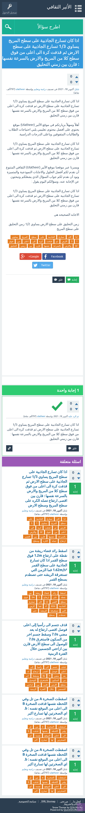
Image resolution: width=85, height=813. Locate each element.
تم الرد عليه (73, 416)
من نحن (64, 801)
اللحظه (55, 731)
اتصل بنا (77, 801)
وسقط (36, 676)
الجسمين (62, 689)
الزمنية (33, 689)
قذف (63, 667)
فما (40, 606)
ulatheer (54, 514)
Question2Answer (73, 809)
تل (30, 727)
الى (33, 241)
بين (30, 246)
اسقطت (62, 727)
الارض (64, 241)
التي (64, 611)
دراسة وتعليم (40, 89)
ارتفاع (63, 541)
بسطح (52, 615)
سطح (33, 237)
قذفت (49, 241)
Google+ (33, 256)
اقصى (27, 536)
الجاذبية (51, 237)
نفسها (46, 246)
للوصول (32, 680)
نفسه (38, 735)
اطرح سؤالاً (49, 26)
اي (30, 735)
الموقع (47, 735)
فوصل (54, 671)
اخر (27, 676)
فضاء (46, 593)
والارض (68, 246)
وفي (64, 731)
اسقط (63, 593)
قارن (38, 246)
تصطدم (62, 615)
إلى (31, 667)
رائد (54, 593)
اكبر (36, 740)
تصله (54, 541)
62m (53, 606)
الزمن (32, 606)
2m (33, 597)
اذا (76, 237)
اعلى (26, 241)
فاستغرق (44, 680)
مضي (56, 676)
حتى (35, 611)
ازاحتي (30, 685)
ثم (57, 241)
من (18, 241)
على (42, 237)
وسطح (36, 541)
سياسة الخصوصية (27, 801)
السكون (55, 680)
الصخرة (50, 727)
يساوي (15, 237)
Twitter (45, 265)
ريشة (38, 593)
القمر (54, 602)
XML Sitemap (48, 801)
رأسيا (39, 667)
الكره (45, 541)
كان (69, 237)
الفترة (42, 689)
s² (46, 606)
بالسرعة (57, 246)
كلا (76, 246)
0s (44, 676)
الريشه (44, 611)
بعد (64, 676)
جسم (55, 667)
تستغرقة (54, 611)
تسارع (61, 237)
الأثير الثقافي (59, 6)
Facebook (57, 256)
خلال (51, 689)
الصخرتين (61, 740)
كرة (41, 241)
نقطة (63, 597)
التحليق (13, 246)
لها (52, 740)
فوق (11, 241)
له (28, 671)
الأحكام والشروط (72, 804)
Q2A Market (76, 807)
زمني (23, 246)
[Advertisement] (42, 329)
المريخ (24, 237)
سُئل (77, 89)
